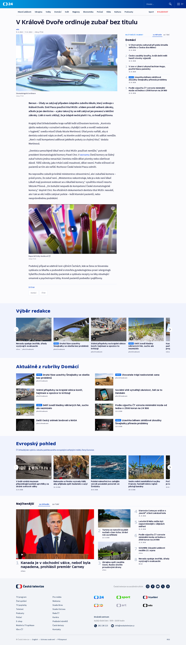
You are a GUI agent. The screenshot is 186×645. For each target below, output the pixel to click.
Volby (48, 11)
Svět (67, 11)
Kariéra (56, 617)
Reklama (56, 601)
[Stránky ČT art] (121, 605)
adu (17, 29)
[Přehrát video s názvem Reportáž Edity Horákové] (72, 229)
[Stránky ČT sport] (123, 597)
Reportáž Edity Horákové (38, 256)
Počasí (100, 11)
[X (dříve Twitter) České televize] (163, 586)
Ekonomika (88, 11)
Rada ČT (56, 613)
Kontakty (57, 629)
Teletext (20, 609)
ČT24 (43, 293)
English (35, 639)
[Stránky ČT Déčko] (98, 605)
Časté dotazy (58, 625)
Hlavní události (24, 11)
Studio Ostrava (59, 609)
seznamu (85, 154)
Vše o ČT (19, 629)
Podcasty (129, 11)
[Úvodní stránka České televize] (30, 586)
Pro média (57, 597)
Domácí (57, 11)
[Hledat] (170, 4)
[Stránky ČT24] (99, 597)
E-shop (19, 621)
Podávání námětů (60, 621)
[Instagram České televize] (148, 586)
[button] (73, 229)
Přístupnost (62, 639)
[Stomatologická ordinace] (66, 62)
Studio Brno (58, 605)
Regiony (76, 11)
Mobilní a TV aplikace (25, 625)
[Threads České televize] (168, 586)
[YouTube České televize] (158, 586)
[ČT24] (8, 4)
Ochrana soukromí (48, 639)
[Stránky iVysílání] (150, 597)
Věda (108, 11)
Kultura (117, 11)
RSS (168, 639)
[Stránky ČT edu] (147, 605)
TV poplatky (21, 605)
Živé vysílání (21, 601)
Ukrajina (38, 11)
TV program (21, 597)
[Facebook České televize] (153, 586)
